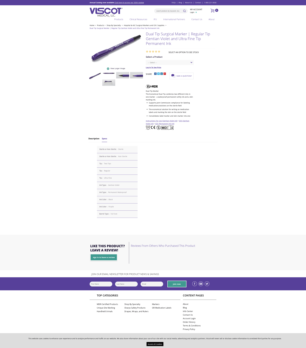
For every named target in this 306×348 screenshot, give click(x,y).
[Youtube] (200, 283)
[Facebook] (194, 283)
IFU (155, 19)
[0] (212, 10)
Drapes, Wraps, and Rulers (136, 311)
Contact (198, 2)
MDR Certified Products (107, 304)
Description (93, 138)
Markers (155, 304)
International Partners (174, 19)
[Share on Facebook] (155, 74)
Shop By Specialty (132, 304)
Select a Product (154, 56)
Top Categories (107, 295)
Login (192, 12)
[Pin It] (165, 74)
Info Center (188, 311)
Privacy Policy (189, 329)
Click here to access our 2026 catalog (129, 2)
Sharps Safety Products (134, 307)
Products (118, 19)
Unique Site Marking (106, 307)
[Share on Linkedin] (161, 74)
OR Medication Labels (161, 307)
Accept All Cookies (155, 344)
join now (177, 284)
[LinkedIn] (213, 283)
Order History (189, 322)
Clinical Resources (138, 19)
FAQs (174, 2)
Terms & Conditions (192, 325)
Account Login (189, 318)
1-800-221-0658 (210, 2)
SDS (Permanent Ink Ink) (164, 124)
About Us (188, 2)
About (212, 19)
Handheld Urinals (105, 311)
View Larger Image (117, 68)
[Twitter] (207, 283)
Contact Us (196, 19)
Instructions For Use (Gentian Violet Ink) (161, 121)
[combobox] (170, 62)
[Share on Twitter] (158, 74)
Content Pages (193, 295)
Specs (104, 138)
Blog (180, 2)
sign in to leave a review (104, 257)
